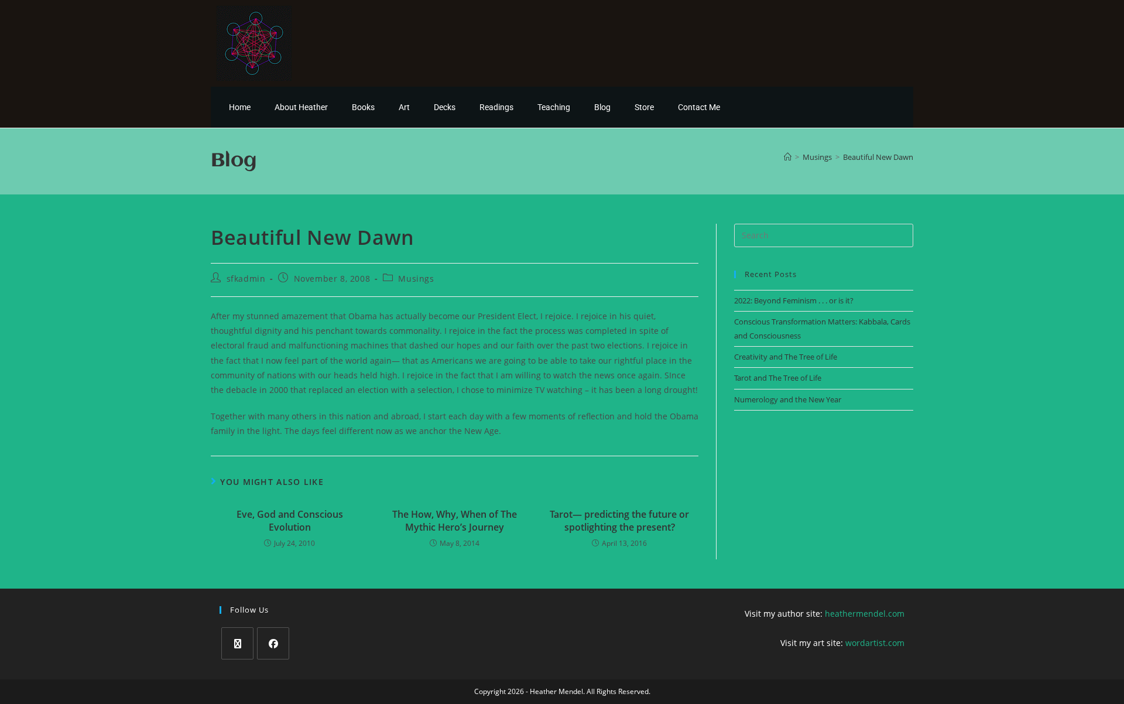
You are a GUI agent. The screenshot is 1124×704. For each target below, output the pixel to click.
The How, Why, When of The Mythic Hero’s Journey (454, 521)
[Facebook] (273, 643)
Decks (444, 107)
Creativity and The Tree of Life (785, 356)
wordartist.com (874, 642)
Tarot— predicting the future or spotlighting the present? (619, 521)
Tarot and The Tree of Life (777, 377)
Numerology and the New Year (787, 399)
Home (240, 107)
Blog (602, 107)
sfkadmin (246, 278)
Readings (496, 107)
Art (404, 107)
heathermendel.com (864, 613)
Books (363, 107)
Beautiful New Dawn (878, 157)
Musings (416, 278)
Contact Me (699, 107)
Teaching (553, 107)
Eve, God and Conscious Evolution (290, 521)
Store (644, 107)
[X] (237, 643)
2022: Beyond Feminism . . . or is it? (794, 300)
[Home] (787, 157)
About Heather (301, 107)
